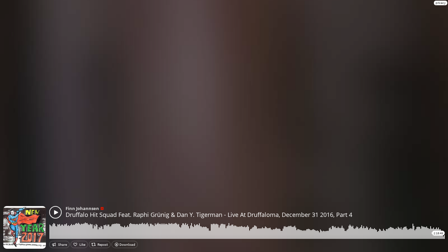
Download (127, 244)
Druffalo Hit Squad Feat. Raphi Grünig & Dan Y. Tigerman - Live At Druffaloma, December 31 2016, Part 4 (209, 215)
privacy (441, 3)
